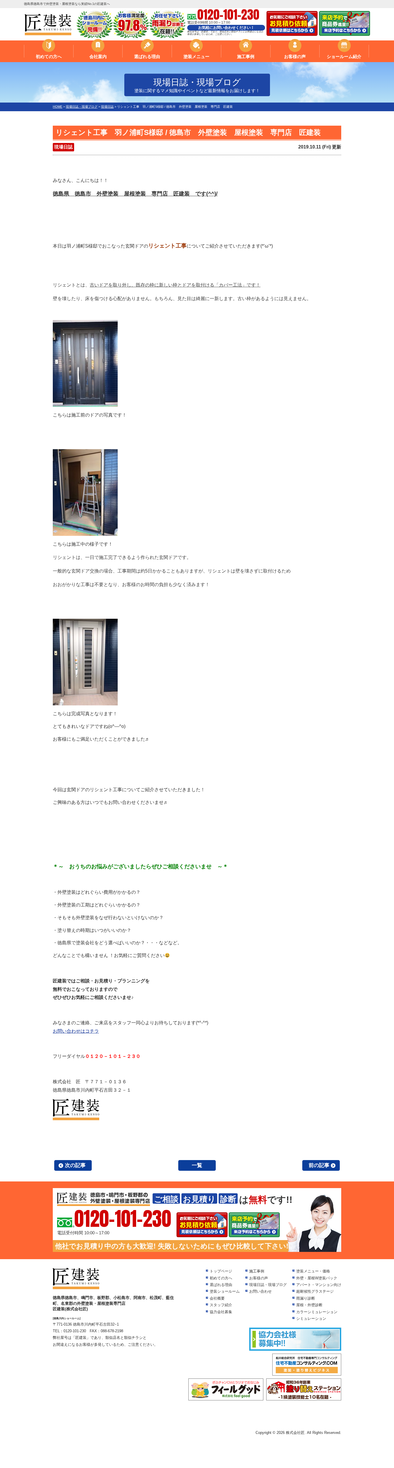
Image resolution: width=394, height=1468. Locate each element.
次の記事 (75, 1165)
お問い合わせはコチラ (76, 1031)
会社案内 (98, 56)
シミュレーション (311, 1318)
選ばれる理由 (147, 56)
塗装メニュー (196, 56)
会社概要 (217, 1298)
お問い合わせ (260, 1291)
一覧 (197, 1165)
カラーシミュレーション (316, 1312)
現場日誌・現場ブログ (268, 1285)
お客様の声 (295, 56)
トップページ (221, 1271)
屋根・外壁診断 (309, 1305)
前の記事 (319, 1165)
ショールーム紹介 (344, 56)
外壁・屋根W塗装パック (316, 1278)
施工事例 (245, 56)
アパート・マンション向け (318, 1285)
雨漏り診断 (305, 1298)
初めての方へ (49, 56)
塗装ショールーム (225, 1291)
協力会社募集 (221, 1312)
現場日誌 (63, 146)
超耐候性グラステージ (315, 1291)
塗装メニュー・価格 (313, 1271)
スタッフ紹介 (221, 1305)
